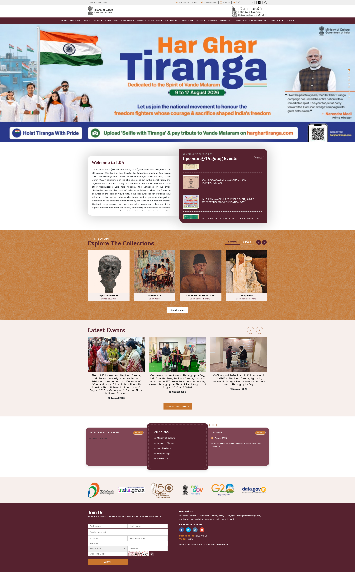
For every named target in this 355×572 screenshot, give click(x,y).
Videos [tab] (247, 241)
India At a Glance (165, 443)
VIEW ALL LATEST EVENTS (177, 406)
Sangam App (163, 453)
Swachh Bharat (164, 448)
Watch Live (227, 519)
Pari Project (226, 20)
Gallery (200, 20)
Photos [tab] (232, 241)
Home (64, 20)
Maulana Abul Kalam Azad (155, 297)
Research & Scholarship (149, 20)
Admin (289, 20)
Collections (276, 20)
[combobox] (128, 532)
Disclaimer (184, 519)
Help (218, 519)
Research (183, 515)
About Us (74, 20)
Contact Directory (98, 2)
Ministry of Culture (166, 438)
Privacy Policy (217, 515)
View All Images (177, 310)
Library (211, 20)
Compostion (200, 297)
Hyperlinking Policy (252, 515)
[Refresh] (152, 554)
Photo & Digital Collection (178, 20)
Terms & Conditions (199, 515)
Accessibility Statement (202, 519)
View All (258, 157)
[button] (349, 70)
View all (138, 433)
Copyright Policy (234, 515)
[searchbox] (105, 532)
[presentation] (258, 242)
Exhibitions (110, 20)
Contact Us (162, 458)
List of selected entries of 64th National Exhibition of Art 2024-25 (237, 445)
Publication (127, 20)
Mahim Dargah (247, 297)
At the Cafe (108, 297)
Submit (107, 561)
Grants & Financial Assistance (250, 20)
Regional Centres (92, 20)
